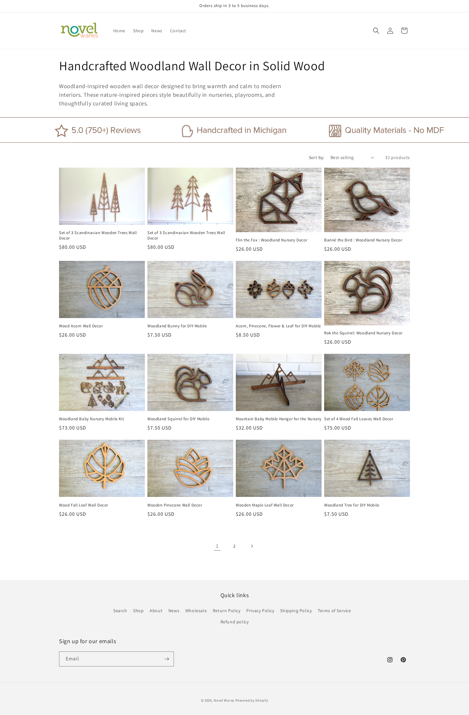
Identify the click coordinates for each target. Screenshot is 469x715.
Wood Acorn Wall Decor (81, 326)
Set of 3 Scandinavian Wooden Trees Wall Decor (98, 235)
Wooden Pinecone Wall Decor (174, 505)
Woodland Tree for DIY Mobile (351, 505)
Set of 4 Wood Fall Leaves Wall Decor (358, 419)
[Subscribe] (167, 658)
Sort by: (316, 157)
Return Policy (227, 611)
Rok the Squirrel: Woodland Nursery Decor (363, 333)
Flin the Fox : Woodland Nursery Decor (271, 240)
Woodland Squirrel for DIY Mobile (178, 419)
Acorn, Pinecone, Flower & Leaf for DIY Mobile (278, 326)
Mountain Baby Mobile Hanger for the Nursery (279, 419)
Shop (138, 611)
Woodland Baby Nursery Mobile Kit (91, 419)
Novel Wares (224, 700)
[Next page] (252, 546)
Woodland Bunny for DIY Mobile (177, 326)
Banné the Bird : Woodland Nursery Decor (363, 240)
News (173, 611)
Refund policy (234, 622)
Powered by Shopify (251, 700)
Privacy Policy (260, 611)
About (156, 611)
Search (120, 611)
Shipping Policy (296, 611)
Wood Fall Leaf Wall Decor (83, 505)
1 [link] (217, 546)
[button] (376, 31)
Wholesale (196, 611)
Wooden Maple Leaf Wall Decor (265, 505)
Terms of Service (334, 611)
